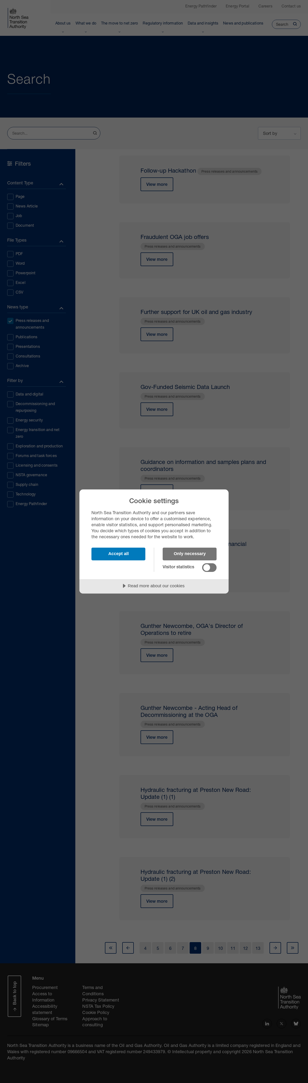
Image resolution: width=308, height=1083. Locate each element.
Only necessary (190, 553)
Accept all (118, 553)
